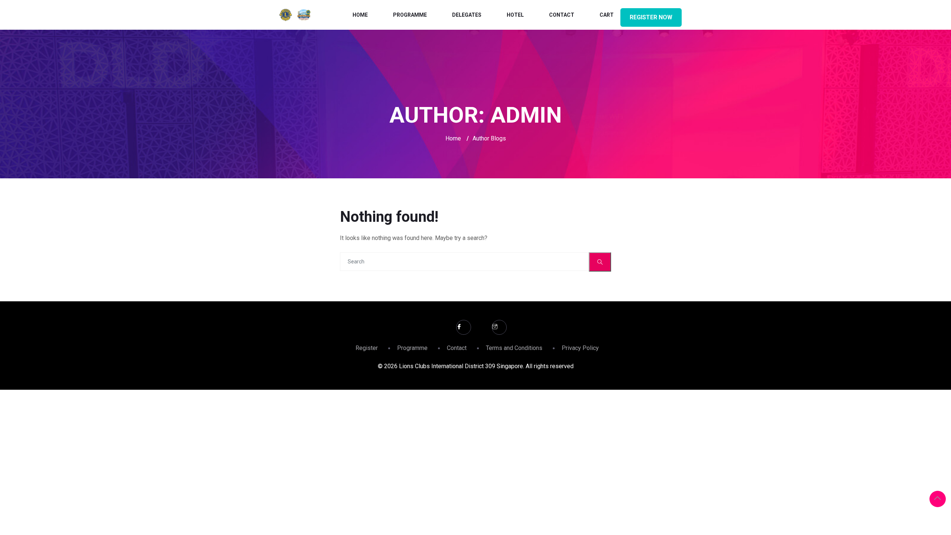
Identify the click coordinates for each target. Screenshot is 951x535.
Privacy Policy (580, 347)
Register (367, 347)
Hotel (515, 15)
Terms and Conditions (514, 347)
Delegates (466, 15)
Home (360, 15)
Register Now (651, 17)
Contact (561, 15)
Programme (410, 15)
